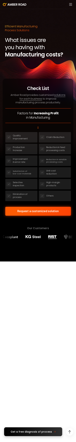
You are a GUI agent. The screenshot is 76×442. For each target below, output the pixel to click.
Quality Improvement (20, 137)
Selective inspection (18, 184)
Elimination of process (20, 195)
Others (50, 195)
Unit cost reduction (51, 172)
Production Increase (19, 149)
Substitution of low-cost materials (22, 172)
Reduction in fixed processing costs (55, 149)
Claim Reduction (55, 137)
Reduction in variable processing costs (56, 160)
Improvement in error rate (20, 160)
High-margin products (53, 184)
